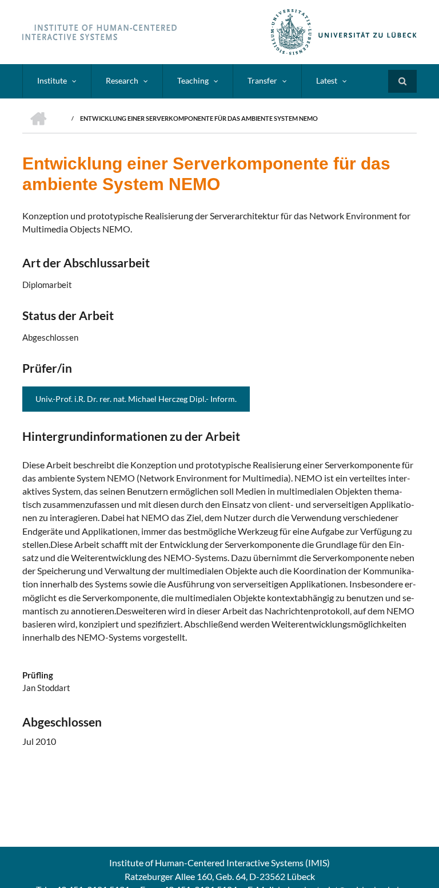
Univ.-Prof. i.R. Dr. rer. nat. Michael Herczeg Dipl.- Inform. (136, 399)
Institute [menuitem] (52, 80)
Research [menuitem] (122, 80)
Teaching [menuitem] (193, 80)
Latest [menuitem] (326, 80)
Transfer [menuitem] (262, 80)
